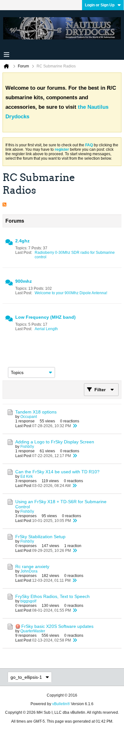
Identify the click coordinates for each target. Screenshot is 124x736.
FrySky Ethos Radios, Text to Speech (52, 596)
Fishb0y (27, 446)
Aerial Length (46, 329)
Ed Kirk (26, 476)
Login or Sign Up (99, 5)
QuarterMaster (32, 631)
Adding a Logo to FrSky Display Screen (54, 441)
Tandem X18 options (36, 411)
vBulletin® (61, 704)
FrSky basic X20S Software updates (57, 626)
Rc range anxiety (32, 566)
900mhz (23, 281)
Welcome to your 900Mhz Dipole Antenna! (71, 293)
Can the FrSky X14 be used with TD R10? (57, 471)
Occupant (28, 416)
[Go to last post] (74, 425)
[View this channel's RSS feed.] (4, 203)
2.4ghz (22, 240)
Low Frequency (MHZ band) (45, 317)
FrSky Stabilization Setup (40, 536)
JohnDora (29, 571)
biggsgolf (28, 601)
